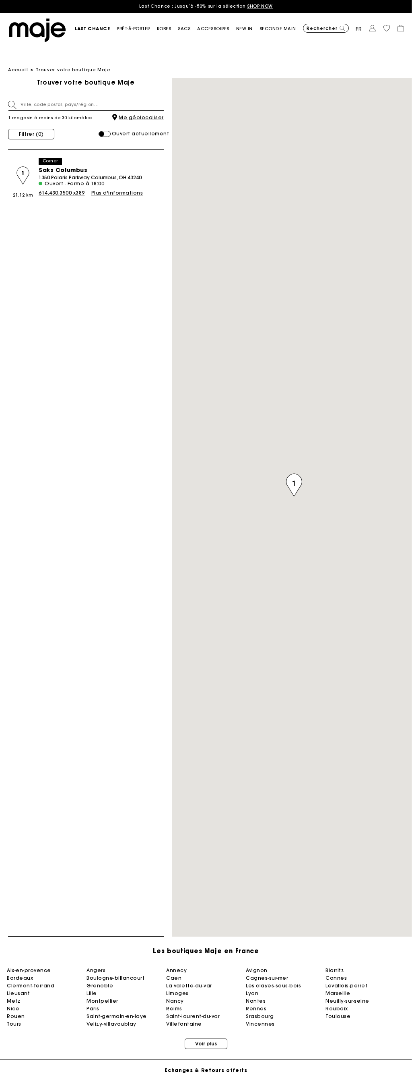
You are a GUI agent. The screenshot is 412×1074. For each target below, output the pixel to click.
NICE (13, 1009)
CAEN (173, 978)
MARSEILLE (337, 993)
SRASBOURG (260, 1016)
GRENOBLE (100, 986)
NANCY (175, 1001)
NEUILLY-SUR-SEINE (347, 1001)
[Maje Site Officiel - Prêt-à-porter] (37, 30)
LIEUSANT (18, 993)
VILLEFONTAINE (184, 1024)
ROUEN (16, 1016)
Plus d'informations (117, 193)
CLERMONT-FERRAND (30, 986)
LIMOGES (177, 993)
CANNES (336, 978)
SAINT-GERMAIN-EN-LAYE (117, 1016)
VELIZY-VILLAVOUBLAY (111, 1024)
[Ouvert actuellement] (105, 134)
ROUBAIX (336, 1009)
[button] (96, 29)
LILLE (92, 993)
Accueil (18, 70)
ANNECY (176, 970)
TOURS (14, 1024)
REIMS (174, 1009)
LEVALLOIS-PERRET (346, 986)
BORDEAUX (20, 978)
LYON (252, 993)
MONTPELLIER (102, 1001)
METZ (14, 1001)
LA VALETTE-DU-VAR (189, 986)
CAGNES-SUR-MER (267, 978)
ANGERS (96, 970)
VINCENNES (260, 1024)
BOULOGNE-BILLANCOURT (115, 978)
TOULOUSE (337, 1016)
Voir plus (206, 1044)
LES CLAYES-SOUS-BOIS (273, 986)
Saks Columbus (63, 170)
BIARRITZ (334, 970)
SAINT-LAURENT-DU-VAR (193, 1016)
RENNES (256, 1009)
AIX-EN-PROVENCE (29, 970)
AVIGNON (257, 970)
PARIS (93, 1009)
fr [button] (359, 29)
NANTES (256, 1001)
